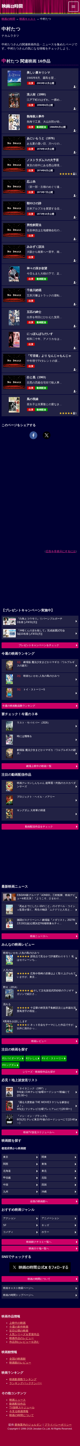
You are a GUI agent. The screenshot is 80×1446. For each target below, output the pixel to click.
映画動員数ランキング (23, 1379)
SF (4, 1225)
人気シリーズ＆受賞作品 (24, 1334)
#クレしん (31, 1058)
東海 (44, 1164)
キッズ (45, 1225)
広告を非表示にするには (61, 551)
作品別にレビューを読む (24, 1341)
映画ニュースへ (39, 936)
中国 (5, 1184)
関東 (44, 1157)
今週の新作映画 (18, 1326)
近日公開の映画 (18, 1330)
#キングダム (9, 1065)
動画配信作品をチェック (39, 826)
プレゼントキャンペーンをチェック (39, 645)
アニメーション (50, 1218)
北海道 (7, 1171)
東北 (44, 1171)
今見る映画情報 (18, 1411)
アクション (9, 1218)
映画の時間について (39, 1278)
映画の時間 (8, 18)
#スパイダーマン (11, 1058)
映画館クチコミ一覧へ (38, 1241)
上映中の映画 (17, 1322)
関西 (5, 1164)
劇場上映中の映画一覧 (38, 766)
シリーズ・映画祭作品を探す (39, 1071)
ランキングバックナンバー (25, 1383)
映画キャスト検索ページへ (18, 1288)
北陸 (44, 1177)
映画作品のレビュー (21, 1338)
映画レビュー (38, 1041)
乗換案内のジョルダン (28, 1424)
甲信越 (7, 1177)
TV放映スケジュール (22, 1407)
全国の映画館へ (39, 1201)
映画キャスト (27, 18)
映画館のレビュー (20, 1362)
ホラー (45, 1232)
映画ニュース (17, 1399)
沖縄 (44, 1191)
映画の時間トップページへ (18, 1295)
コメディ (8, 1232)
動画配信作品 (17, 1403)
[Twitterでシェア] (46, 435)
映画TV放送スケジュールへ (38, 1132)
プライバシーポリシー (58, 1424)
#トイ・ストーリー (52, 1058)
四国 (44, 1184)
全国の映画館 (17, 1358)
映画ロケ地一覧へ (39, 1248)
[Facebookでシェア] (33, 435)
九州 (5, 1191)
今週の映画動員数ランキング (18, 705)
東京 (5, 1157)
